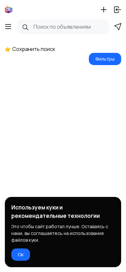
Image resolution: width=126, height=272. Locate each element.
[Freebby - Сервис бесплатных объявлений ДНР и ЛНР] (8, 9)
